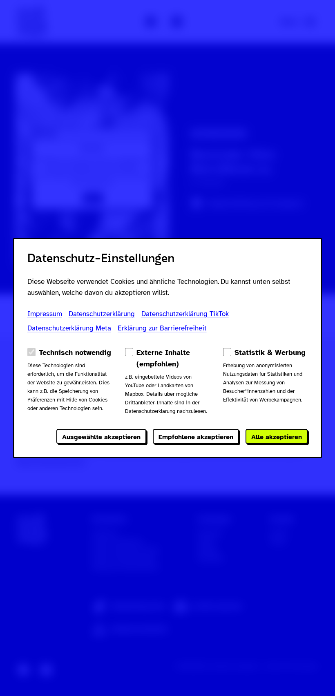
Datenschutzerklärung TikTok (185, 314)
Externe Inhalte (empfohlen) (163, 358)
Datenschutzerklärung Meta (69, 328)
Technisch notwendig (75, 352)
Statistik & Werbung (270, 352)
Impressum (44, 314)
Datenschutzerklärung (102, 314)
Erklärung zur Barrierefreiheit (162, 328)
